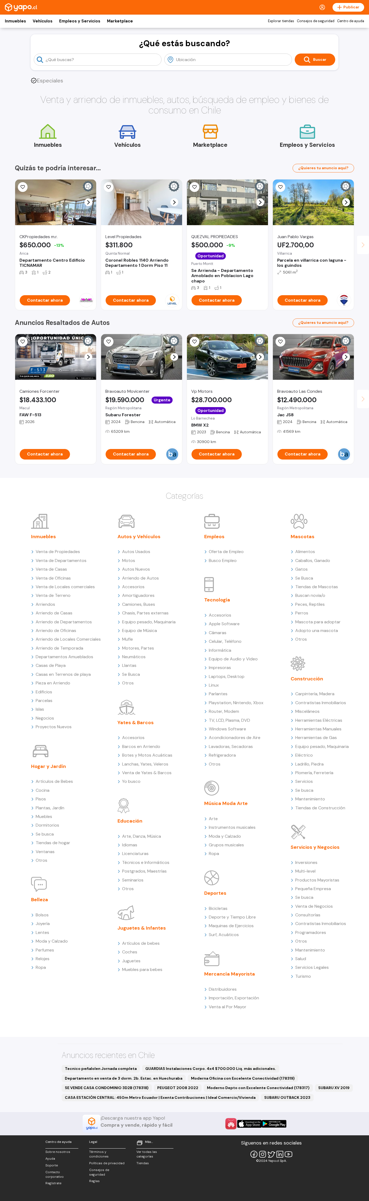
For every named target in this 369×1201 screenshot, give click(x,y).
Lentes (42, 932)
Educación (130, 821)
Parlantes (218, 694)
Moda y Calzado (52, 941)
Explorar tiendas (281, 21)
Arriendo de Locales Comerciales (68, 639)
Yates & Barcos (136, 722)
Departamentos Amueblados (64, 657)
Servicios (304, 781)
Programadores (310, 932)
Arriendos (45, 604)
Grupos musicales (226, 845)
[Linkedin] (280, 1154)
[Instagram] (262, 1154)
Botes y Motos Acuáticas (147, 755)
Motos (128, 560)
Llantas (129, 665)
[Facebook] (254, 1154)
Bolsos (42, 915)
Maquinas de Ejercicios (231, 926)
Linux (214, 685)
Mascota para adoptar (318, 622)
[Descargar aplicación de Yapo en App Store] (249, 1124)
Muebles (44, 816)
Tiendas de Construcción (320, 808)
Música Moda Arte (226, 803)
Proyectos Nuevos (54, 727)
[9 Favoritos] (108, 187)
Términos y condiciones (99, 1154)
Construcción (307, 679)
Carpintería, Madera (314, 694)
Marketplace (120, 21)
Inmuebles (15, 21)
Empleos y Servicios (79, 21)
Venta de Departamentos (61, 560)
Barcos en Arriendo (141, 746)
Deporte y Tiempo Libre (232, 917)
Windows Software (227, 729)
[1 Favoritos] (23, 187)
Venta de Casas (51, 569)
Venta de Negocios (314, 906)
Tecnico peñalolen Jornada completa (101, 1068)
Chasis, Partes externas (145, 613)
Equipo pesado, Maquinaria (149, 622)
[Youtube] (288, 1154)
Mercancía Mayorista (229, 974)
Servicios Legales (312, 967)
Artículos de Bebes (54, 781)
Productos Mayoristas (317, 880)
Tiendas (142, 1163)
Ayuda (50, 1158)
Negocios (45, 718)
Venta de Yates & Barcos (147, 773)
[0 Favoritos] (280, 187)
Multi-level (305, 871)
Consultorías (307, 915)
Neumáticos (134, 657)
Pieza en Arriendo (53, 683)
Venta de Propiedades (58, 551)
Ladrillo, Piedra (309, 764)
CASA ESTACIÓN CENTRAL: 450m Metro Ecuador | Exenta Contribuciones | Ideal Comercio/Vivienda (160, 1097)
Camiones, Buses (138, 604)
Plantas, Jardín (50, 808)
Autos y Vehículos (139, 536)
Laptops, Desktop (226, 676)
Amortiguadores (138, 595)
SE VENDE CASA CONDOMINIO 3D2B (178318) (107, 1087)
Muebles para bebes (142, 969)
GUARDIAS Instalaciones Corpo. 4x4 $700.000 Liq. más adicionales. (210, 1068)
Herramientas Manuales (318, 729)
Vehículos (42, 21)
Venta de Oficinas (53, 578)
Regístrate (53, 1183)
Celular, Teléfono (225, 641)
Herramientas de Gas (316, 737)
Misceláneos (307, 711)
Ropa (41, 967)
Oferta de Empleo (226, 551)
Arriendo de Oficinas (56, 630)
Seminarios (132, 880)
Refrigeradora (222, 755)
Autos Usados (136, 551)
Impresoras (220, 667)
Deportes (215, 893)
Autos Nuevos (136, 569)
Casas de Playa (51, 665)
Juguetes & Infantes (142, 928)
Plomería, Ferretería (314, 773)
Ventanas (45, 851)
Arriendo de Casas (54, 613)
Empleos (214, 536)
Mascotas (302, 536)
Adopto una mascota (316, 630)
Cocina (42, 790)
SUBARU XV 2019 (334, 1087)
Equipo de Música (139, 630)
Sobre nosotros (57, 1152)
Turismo (303, 976)
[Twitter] (271, 1154)
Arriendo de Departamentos (64, 622)
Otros (41, 860)
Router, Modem (224, 711)
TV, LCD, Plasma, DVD (229, 720)
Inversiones (306, 862)
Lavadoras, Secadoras (231, 746)
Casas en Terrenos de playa (63, 674)
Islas (40, 709)
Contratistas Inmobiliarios (320, 703)
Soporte (51, 1165)
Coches (129, 952)
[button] (88, 202)
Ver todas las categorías (146, 1154)
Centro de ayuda (350, 21)
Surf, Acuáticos (224, 934)
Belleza (39, 899)
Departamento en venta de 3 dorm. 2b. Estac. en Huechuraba (123, 1078)
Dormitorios (47, 825)
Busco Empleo (223, 560)
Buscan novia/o (310, 595)
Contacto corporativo (54, 1174)
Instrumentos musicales (232, 827)
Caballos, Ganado (312, 560)
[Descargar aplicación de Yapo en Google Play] (274, 1124)
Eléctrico (304, 755)
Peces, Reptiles (310, 604)
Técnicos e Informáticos (145, 862)
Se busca (45, 834)
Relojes (42, 959)
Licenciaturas (135, 853)
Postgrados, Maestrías (144, 871)
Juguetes (131, 961)
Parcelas (44, 700)
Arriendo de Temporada (59, 648)
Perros (301, 613)
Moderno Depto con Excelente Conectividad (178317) (258, 1087)
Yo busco (131, 781)
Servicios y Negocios (315, 847)
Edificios (44, 692)
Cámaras (217, 633)
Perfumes (45, 950)
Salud (300, 959)
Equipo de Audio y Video (233, 659)
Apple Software (224, 624)
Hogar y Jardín (48, 766)
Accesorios (133, 587)
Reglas (94, 1181)
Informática (220, 650)
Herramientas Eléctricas (318, 720)
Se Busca (131, 674)
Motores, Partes (138, 648)
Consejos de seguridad (315, 21)
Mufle (127, 639)
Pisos (41, 799)
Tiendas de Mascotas (316, 587)
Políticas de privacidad (107, 1163)
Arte (213, 818)
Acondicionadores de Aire (234, 737)
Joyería (43, 923)
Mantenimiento (310, 799)
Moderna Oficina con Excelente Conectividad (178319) (243, 1078)
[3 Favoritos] (194, 187)
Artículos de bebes (141, 943)
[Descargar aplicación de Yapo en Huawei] (231, 1123)
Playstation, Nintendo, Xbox (236, 703)
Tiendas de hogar (53, 843)
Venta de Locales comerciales (65, 587)
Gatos (301, 569)
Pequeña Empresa (313, 888)
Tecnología (217, 600)
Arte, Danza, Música (141, 836)
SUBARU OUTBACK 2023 (287, 1097)
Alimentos (305, 551)
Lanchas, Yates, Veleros (145, 764)
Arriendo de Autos (140, 578)
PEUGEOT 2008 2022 (177, 1087)
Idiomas (129, 845)
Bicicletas (218, 908)
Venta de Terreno (53, 595)
